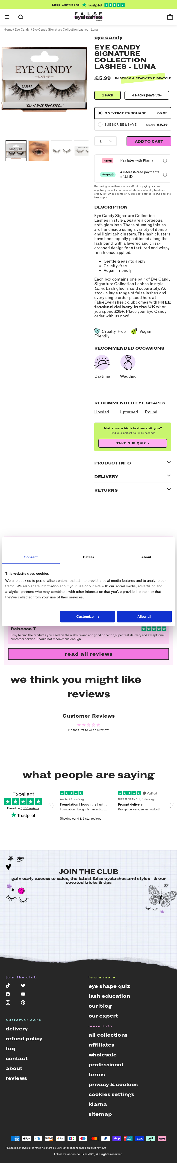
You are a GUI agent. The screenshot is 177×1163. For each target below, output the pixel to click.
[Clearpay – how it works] (165, 174)
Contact (16, 1058)
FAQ (10, 1048)
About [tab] (146, 557)
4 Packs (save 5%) (146, 95)
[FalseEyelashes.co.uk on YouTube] (25, 995)
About (14, 1068)
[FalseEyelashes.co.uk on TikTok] (10, 986)
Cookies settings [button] (111, 1094)
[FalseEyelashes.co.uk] (88, 17)
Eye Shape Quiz (109, 986)
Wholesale (102, 1055)
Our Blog (100, 1006)
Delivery (17, 1029)
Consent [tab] (31, 557)
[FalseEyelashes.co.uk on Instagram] (10, 1003)
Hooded (101, 412)
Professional (105, 1064)
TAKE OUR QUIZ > (132, 443)
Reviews (16, 1078)
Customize (85, 616)
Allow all (144, 616)
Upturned (129, 412)
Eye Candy (108, 37)
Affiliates (101, 1045)
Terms (96, 1074)
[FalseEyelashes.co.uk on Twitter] (25, 986)
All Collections (107, 1035)
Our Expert (103, 1016)
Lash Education (109, 996)
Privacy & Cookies (113, 1084)
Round (151, 412)
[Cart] (170, 17)
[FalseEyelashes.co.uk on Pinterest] (25, 1003)
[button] (7, 17)
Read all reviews (88, 654)
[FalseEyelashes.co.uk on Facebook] (10, 995)
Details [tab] (88, 557)
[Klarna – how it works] (165, 160)
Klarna (97, 1104)
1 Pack (107, 95)
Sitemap (100, 1114)
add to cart (149, 141)
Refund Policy (24, 1038)
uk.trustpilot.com (67, 1147)
